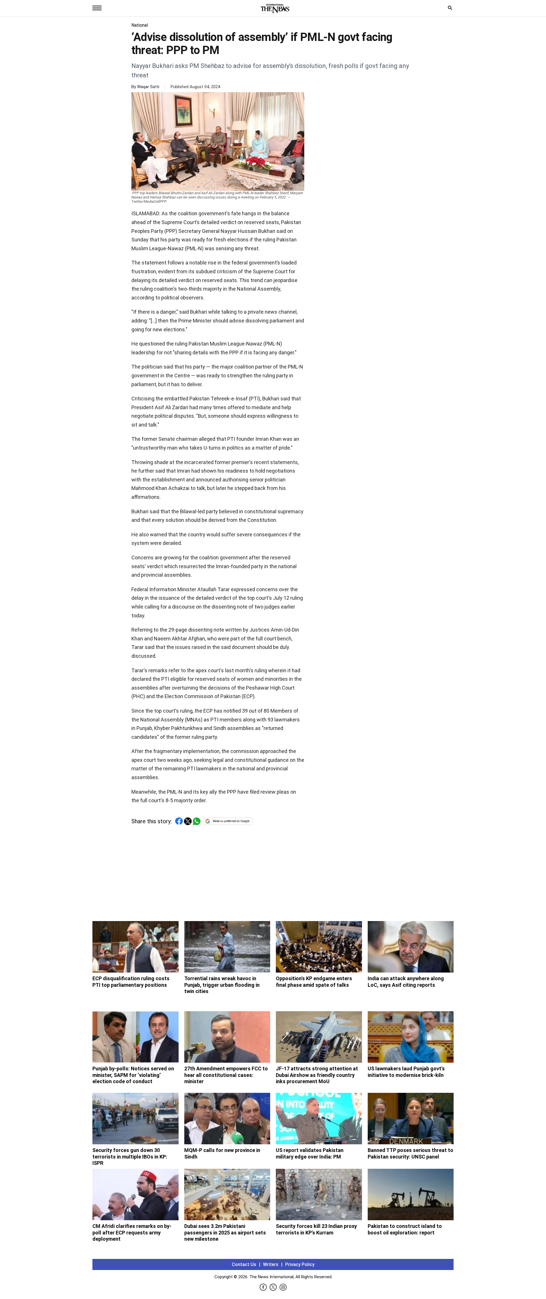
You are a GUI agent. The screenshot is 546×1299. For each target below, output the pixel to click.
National (139, 25)
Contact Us (244, 1264)
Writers (270, 1264)
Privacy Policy (300, 1264)
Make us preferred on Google (231, 821)
